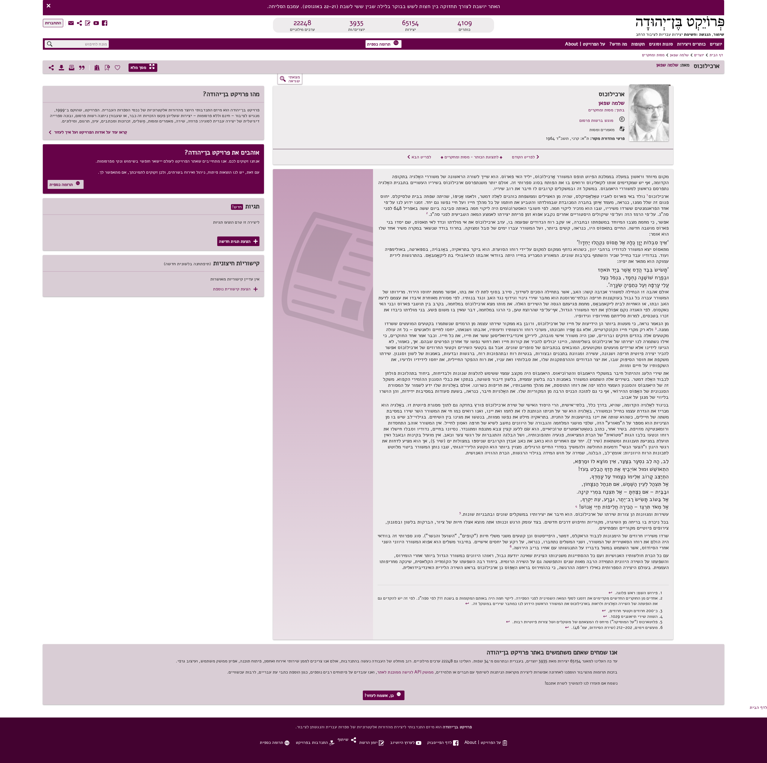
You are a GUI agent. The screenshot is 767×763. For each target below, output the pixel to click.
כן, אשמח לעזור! (383, 695)
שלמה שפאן (679, 55)
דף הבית (716, 55)
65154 (410, 23)
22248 (302, 23)
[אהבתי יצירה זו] (117, 68)
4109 (465, 23)
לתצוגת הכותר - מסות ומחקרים (471, 157)
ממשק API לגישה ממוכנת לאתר (405, 672)
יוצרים (716, 44)
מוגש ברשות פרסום (596, 120)
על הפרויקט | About (585, 44)
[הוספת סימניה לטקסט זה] (107, 68)
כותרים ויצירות (691, 44)
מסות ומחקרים (653, 55)
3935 (356, 23)
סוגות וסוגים (661, 44)
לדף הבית (758, 707)
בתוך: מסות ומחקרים (606, 110)
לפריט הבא (419, 157)
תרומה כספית (383, 43)
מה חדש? (618, 44)
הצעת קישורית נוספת (235, 289)
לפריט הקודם (526, 157)
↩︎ (611, 593)
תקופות (638, 44)
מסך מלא (143, 67)
